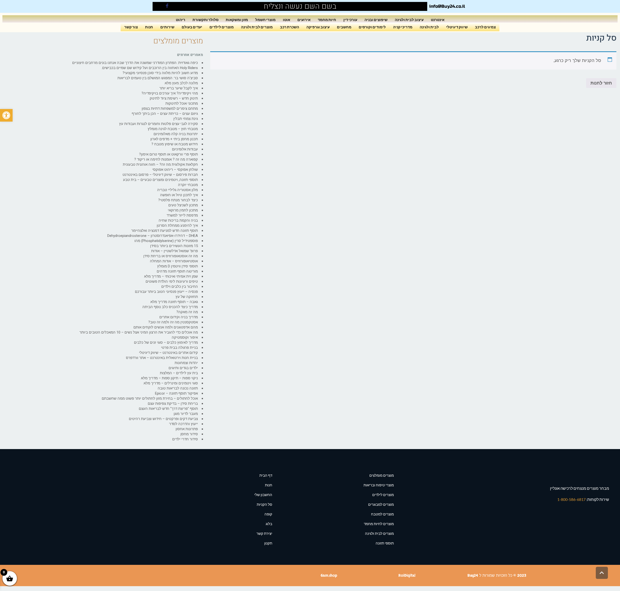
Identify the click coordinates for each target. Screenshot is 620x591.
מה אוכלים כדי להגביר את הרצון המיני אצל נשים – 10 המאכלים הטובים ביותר (138, 332)
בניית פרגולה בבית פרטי (179, 347)
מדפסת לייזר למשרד (182, 215)
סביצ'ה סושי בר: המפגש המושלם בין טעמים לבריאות (157, 78)
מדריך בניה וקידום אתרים (178, 317)
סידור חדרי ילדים (185, 439)
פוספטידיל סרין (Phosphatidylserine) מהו (166, 241)
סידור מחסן (189, 434)
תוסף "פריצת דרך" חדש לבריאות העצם (168, 408)
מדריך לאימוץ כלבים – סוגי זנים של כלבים (166, 342)
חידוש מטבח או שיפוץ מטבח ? (174, 144)
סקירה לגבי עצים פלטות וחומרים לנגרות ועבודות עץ (158, 124)
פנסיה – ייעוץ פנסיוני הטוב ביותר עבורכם (166, 291)
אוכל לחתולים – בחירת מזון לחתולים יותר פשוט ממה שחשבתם (150, 398)
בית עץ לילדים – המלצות (179, 373)
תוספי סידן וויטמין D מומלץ (177, 266)
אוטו (286, 19)
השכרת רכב (289, 26)
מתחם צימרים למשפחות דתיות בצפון (170, 108)
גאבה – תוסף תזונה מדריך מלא (174, 302)
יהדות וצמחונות (186, 363)
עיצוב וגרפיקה (318, 26)
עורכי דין (350, 19)
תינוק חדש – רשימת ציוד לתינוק (174, 98)
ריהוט (180, 19)
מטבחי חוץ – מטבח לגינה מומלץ (173, 129)
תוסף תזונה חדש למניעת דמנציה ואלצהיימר (164, 230)
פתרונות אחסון (187, 429)
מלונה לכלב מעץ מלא (181, 83)
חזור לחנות (601, 83)
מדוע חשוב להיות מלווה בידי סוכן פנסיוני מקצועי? (160, 73)
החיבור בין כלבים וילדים (179, 286)
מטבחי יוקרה (188, 185)
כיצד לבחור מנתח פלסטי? (178, 200)
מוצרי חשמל (265, 19)
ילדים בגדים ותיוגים (183, 368)
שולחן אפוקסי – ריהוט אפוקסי (175, 169)
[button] (6, 115)
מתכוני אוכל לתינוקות (181, 103)
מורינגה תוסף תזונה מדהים (177, 271)
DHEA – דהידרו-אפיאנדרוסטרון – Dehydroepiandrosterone (152, 235)
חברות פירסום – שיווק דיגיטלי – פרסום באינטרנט (160, 174)
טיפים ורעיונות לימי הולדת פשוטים (172, 281)
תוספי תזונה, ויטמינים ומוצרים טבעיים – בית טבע (160, 180)
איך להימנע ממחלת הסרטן (177, 225)
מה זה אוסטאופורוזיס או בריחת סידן (170, 256)
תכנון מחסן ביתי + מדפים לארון (174, 139)
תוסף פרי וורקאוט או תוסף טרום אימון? (168, 154)
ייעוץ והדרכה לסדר (183, 424)
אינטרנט (437, 19)
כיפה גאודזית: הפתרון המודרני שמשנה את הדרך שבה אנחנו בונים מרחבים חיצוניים (135, 63)
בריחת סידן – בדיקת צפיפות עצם (173, 403)
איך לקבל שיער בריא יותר (178, 88)
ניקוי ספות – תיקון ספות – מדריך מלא (169, 378)
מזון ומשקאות (237, 19)
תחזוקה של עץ (187, 297)
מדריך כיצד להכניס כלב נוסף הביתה (170, 307)
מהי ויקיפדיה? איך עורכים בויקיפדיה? (169, 93)
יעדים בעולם (192, 26)
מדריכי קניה (402, 26)
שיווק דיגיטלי (457, 26)
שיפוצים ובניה (376, 19)
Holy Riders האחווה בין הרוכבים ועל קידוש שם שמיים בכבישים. (149, 68)
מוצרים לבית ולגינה (257, 26)
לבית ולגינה (429, 26)
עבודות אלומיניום (185, 149)
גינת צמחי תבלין (185, 119)
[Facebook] (167, 6)
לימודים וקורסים (372, 26)
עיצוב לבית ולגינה (409, 19)
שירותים (167, 26)
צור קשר (131, 26)
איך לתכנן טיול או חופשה (179, 195)
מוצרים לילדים (221, 26)
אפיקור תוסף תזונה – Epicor (176, 393)
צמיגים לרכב (485, 26)
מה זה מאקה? (187, 312)
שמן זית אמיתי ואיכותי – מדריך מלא (171, 276)
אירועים (303, 19)
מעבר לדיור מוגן (186, 414)
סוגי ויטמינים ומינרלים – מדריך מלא (171, 383)
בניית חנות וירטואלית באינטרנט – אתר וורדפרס (162, 358)
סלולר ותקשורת (205, 19)
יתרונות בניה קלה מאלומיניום (176, 134)
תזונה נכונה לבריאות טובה (178, 388)
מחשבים (344, 26)
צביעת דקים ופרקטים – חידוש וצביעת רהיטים (163, 419)
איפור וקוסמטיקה (185, 337)
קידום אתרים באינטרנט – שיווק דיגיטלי (168, 352)
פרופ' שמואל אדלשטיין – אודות (174, 251)
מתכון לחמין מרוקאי (183, 210)
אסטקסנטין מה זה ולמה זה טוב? (173, 322)
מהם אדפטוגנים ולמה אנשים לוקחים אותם (165, 327)
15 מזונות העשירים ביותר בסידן (174, 246)
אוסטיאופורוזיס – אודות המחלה (174, 261)
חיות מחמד (327, 19)
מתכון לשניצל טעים (183, 205)
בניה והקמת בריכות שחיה (178, 220)
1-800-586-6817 (571, 499)
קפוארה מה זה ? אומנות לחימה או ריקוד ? (166, 159)
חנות (149, 26)
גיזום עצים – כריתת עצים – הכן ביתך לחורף (165, 113)
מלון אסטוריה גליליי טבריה (177, 190)
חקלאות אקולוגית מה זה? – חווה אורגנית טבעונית (160, 164)
